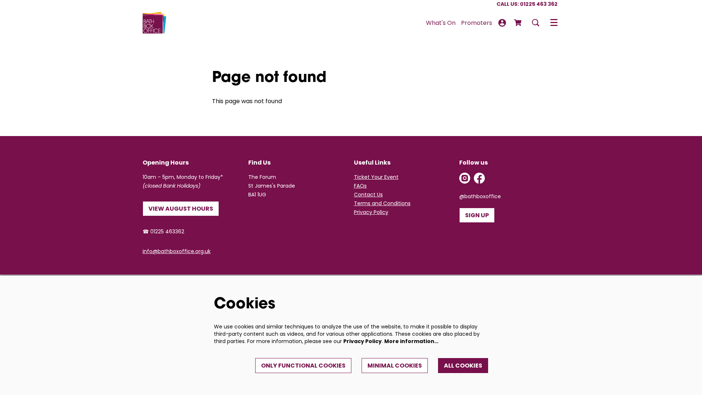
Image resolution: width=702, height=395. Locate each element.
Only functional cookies (303, 365)
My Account (502, 22)
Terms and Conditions (382, 203)
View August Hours (180, 208)
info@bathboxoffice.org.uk (177, 251)
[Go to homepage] (154, 23)
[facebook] (479, 178)
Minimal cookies (394, 365)
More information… (411, 341)
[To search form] (535, 22)
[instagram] (464, 178)
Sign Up (477, 215)
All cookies (463, 365)
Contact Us (368, 194)
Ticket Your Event (376, 177)
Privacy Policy (371, 212)
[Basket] (518, 22)
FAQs (360, 185)
